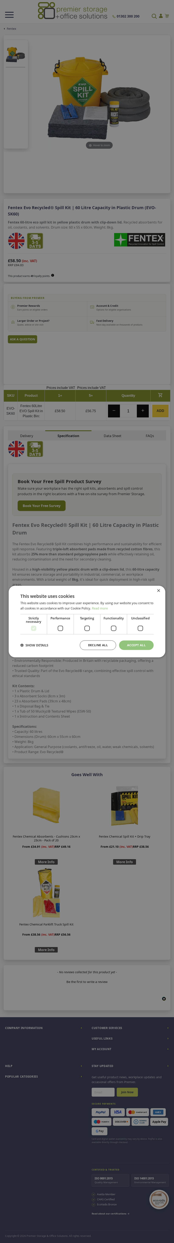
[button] (34, 645)
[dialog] (87, 621)
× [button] (158, 590)
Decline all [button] (98, 645)
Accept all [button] (136, 645)
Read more (100, 608)
